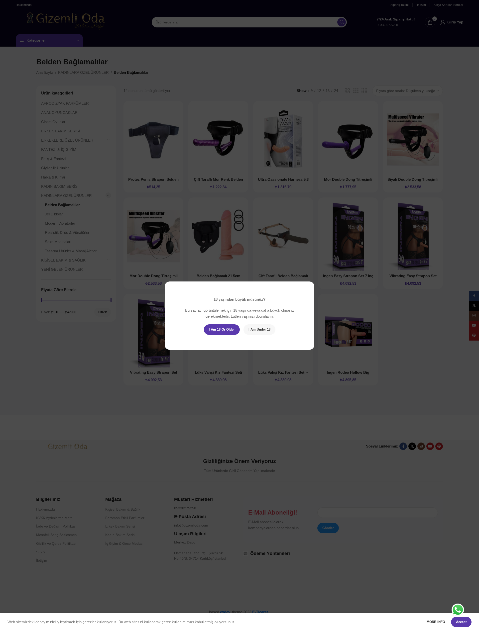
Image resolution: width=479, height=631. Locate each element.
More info (436, 622)
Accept (461, 622)
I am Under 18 (259, 329)
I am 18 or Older (222, 329)
